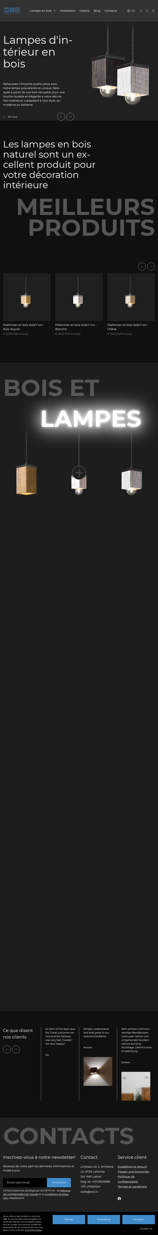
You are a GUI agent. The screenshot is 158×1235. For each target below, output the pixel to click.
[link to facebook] (119, 1198)
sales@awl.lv (89, 1191)
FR (133, 10)
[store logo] (12, 11)
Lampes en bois (41, 11)
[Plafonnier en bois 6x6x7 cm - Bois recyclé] (27, 297)
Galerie (84, 11)
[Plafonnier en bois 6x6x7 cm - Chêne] (131, 297)
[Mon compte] (141, 10)
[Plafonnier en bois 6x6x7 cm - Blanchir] (79, 297)
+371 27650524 (90, 1186)
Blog (97, 11)
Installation (67, 11)
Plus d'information (33, 1230)
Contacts (111, 11)
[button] (61, 117)
